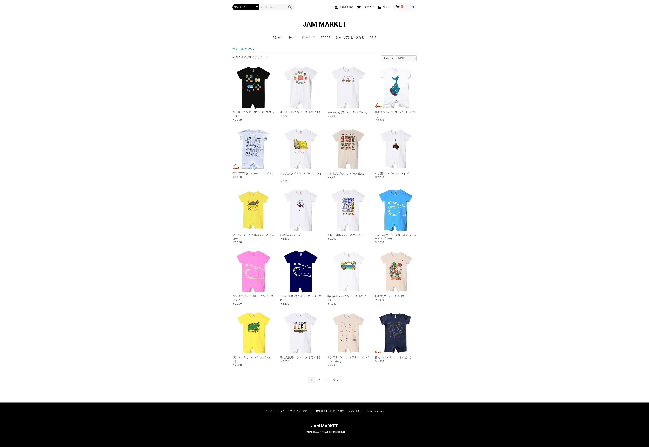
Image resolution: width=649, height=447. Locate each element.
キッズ (292, 37)
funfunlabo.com (375, 411)
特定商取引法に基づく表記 (330, 411)
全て (235, 48)
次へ (335, 380)
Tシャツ (278, 37)
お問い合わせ (355, 411)
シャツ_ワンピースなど (350, 37)
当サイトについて (274, 411)
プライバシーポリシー (300, 411)
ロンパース (308, 37)
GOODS (325, 37)
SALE (373, 37)
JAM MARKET (324, 24)
